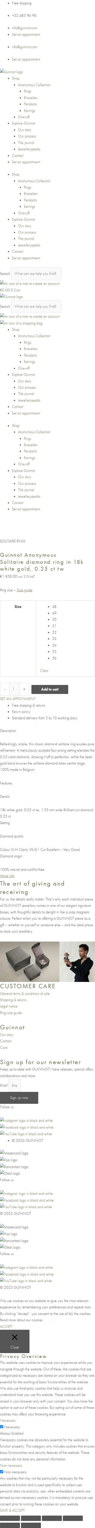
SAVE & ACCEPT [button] (12, 1510)
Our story (24, 129)
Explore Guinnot (23, 123)
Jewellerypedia (29, 149)
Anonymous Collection (34, 84)
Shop (15, 78)
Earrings (29, 110)
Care (4, 1047)
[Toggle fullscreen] (31, 1518)
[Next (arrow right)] (31, 1525)
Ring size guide (11, 1012)
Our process (27, 136)
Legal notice (9, 1006)
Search (5, 273)
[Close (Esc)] (73, 1518)
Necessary (12, 1426)
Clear (44, 670)
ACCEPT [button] (6, 1326)
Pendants (30, 104)
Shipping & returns (13, 999)
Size (18, 606)
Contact (17, 155)
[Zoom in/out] (10, 1518)
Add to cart (49, 689)
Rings (27, 91)
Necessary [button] (8, 1420)
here (47, 1319)
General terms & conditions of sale (25, 993)
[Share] (52, 1518)
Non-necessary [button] (11, 1465)
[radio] (71, 606)
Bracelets (30, 97)
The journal (26, 142)
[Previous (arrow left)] (10, 1525)
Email (4, 1085)
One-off (23, 116)
